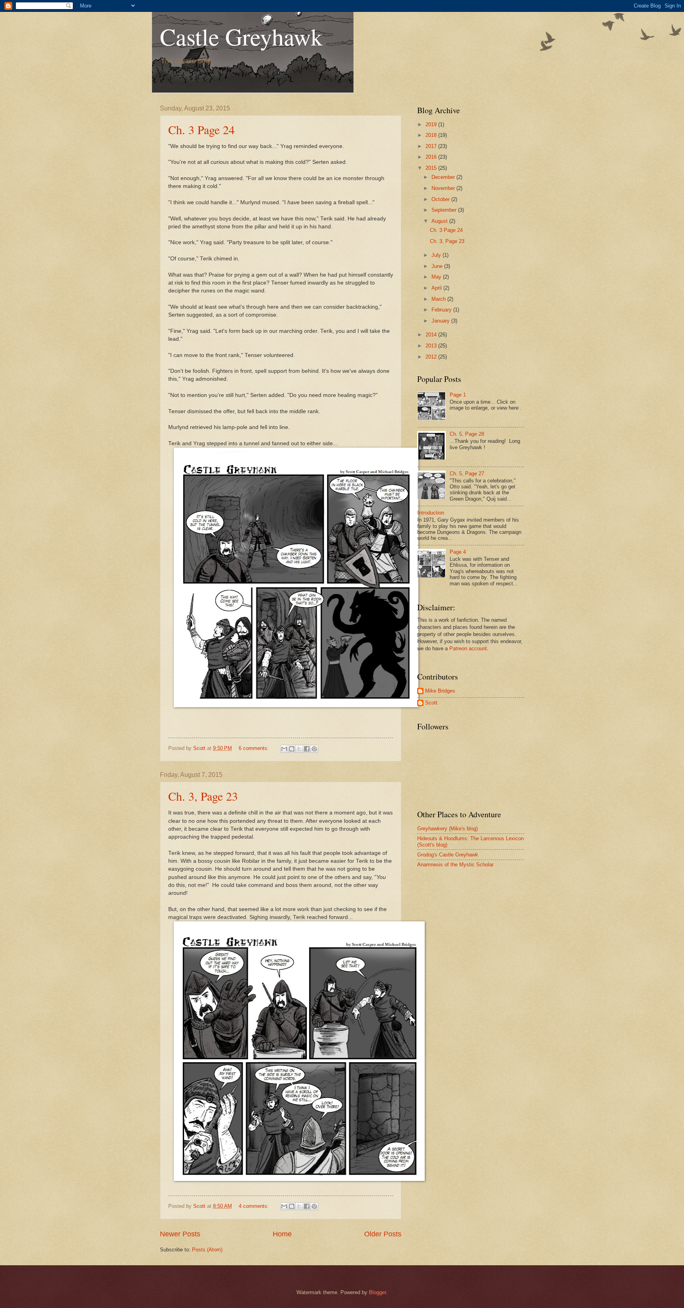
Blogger (377, 1292)
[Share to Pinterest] (314, 749)
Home (282, 1234)
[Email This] (284, 749)
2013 (432, 346)
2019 (432, 124)
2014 (432, 335)
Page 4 (458, 552)
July (437, 255)
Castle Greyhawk (241, 36)
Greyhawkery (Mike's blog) (447, 829)
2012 (432, 357)
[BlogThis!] (292, 749)
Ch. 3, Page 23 (203, 796)
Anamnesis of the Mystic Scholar (455, 865)
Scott (431, 703)
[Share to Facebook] (307, 749)
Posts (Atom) (207, 1250)
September (444, 210)
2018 (432, 135)
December (443, 177)
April (437, 288)
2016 (432, 157)
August (440, 221)
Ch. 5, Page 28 (467, 434)
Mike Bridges (440, 691)
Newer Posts (180, 1234)
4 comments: (254, 1206)
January (441, 321)
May (437, 277)
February (442, 310)
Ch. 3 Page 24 (201, 129)
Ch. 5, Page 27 (467, 473)
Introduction (430, 513)
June (437, 266)
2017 (432, 146)
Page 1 (458, 395)
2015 (432, 168)
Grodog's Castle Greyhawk (447, 855)
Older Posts (382, 1234)
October (441, 199)
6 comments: (254, 748)
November (443, 188)
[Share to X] (299, 749)
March (439, 299)
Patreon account (468, 648)
